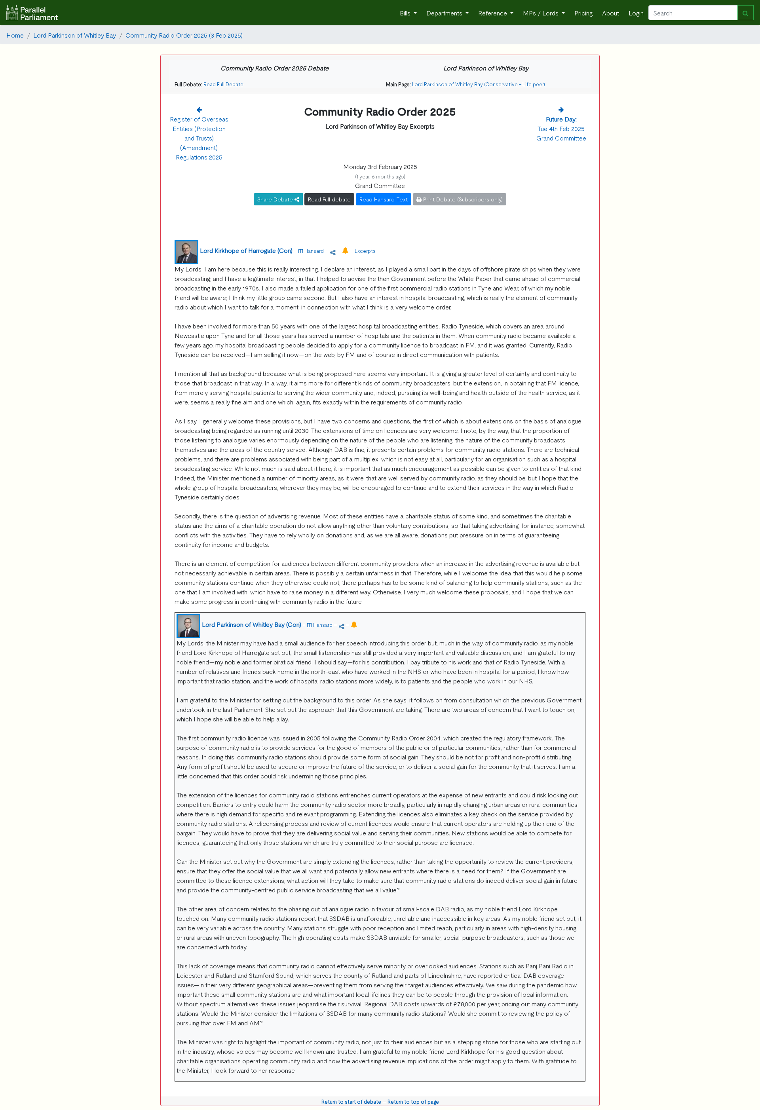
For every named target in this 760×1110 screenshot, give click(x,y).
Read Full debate (329, 199)
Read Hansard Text (383, 199)
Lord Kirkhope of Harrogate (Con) (246, 250)
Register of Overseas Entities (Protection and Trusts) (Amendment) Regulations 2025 (199, 137)
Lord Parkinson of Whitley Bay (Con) (251, 624)
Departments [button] (445, 12)
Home (15, 34)
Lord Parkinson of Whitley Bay (74, 34)
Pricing (583, 12)
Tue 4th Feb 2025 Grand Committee (561, 128)
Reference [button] (493, 12)
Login (636, 12)
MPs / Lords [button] (541, 12)
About (610, 12)
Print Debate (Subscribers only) (462, 199)
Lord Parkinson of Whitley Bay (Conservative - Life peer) (478, 84)
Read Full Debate (223, 84)
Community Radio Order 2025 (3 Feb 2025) (184, 34)
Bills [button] (406, 12)
